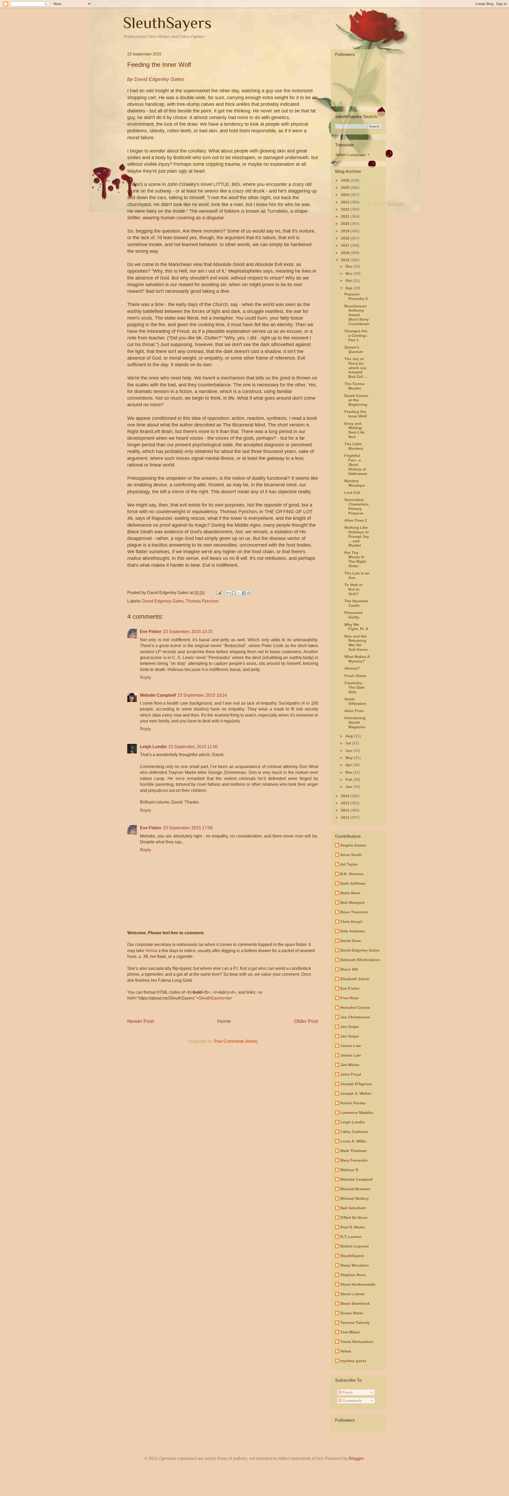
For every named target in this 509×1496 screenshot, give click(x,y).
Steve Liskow (352, 1294)
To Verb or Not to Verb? (353, 589)
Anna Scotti (351, 855)
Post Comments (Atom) (235, 1041)
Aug (349, 736)
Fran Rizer (349, 998)
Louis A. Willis (353, 1141)
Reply (145, 677)
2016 (345, 253)
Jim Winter (349, 1065)
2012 (345, 810)
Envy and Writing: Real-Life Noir (354, 430)
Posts (347, 1392)
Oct (349, 280)
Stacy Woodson (354, 1265)
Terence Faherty (355, 1322)
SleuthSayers (167, 23)
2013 (345, 803)
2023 (345, 202)
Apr (349, 765)
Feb (349, 779)
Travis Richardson (356, 1342)
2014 (345, 796)
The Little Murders (353, 446)
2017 (345, 245)
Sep (349, 288)
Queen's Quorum (353, 349)
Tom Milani (350, 1332)
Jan (349, 786)
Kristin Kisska (353, 1103)
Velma (151, 950)
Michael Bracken (355, 1189)
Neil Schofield (353, 1208)
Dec (349, 266)
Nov (349, 273)
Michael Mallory (354, 1198)
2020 (345, 223)
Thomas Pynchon (202, 601)
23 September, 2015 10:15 (188, 631)
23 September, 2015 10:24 (202, 695)
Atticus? (352, 668)
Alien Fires (354, 711)
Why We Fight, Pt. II (356, 626)
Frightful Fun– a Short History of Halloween (355, 464)
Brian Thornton (354, 912)
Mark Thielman (353, 1151)
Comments (351, 1400)
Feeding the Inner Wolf (355, 413)
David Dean (350, 941)
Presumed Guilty (353, 614)
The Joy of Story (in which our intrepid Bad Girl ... (355, 368)
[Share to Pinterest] (249, 593)
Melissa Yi (349, 1170)
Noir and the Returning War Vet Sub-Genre (356, 643)
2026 (345, 180)
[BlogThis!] (233, 593)
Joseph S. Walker (355, 1093)
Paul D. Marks (352, 1227)
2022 (345, 209)
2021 (345, 216)
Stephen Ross (353, 1275)
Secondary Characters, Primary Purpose (356, 506)
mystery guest (353, 1361)
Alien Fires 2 (355, 520)
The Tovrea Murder (354, 386)
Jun (349, 750)
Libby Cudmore (354, 1131)
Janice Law (350, 1046)
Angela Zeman (353, 845)
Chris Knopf (351, 921)
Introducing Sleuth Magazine (355, 722)
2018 (345, 238)
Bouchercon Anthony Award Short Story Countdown (357, 315)
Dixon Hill (349, 969)
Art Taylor (349, 864)
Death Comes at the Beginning (356, 400)
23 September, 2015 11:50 (193, 746)
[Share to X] (239, 593)
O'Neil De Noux (353, 1217)
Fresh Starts (355, 676)
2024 (345, 195)
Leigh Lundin (153, 746)
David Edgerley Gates (162, 601)
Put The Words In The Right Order (355, 559)
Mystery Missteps (354, 483)
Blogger (356, 1458)
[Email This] (228, 593)
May (349, 758)
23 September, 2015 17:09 (188, 828)
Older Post (306, 1021)
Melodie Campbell (158, 695)
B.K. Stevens (351, 874)
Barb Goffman (353, 883)
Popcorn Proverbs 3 (356, 296)
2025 (345, 187)
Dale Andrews (352, 931)
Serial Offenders (355, 701)
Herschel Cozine (355, 1007)
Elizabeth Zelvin (354, 979)
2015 (345, 260)
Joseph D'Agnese (356, 1084)
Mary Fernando (354, 1160)
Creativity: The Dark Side (354, 687)
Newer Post (140, 1021)
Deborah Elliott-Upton (360, 960)
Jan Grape (349, 1026)
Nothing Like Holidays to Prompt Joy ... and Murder (356, 536)
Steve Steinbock (355, 1303)
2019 (345, 231)
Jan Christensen (355, 1017)
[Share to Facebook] (244, 593)
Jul (348, 743)
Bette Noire (350, 893)
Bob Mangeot (352, 902)
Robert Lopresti (354, 1246)
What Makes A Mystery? (357, 659)
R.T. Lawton (351, 1237)
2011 (345, 817)
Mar (349, 772)
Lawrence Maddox (357, 1112)
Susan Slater (351, 1313)
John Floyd (350, 1074)
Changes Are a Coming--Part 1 (356, 335)
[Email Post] (218, 592)
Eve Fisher (150, 631)
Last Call (352, 492)
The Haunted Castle (356, 603)
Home (224, 1021)
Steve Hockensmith (357, 1284)
